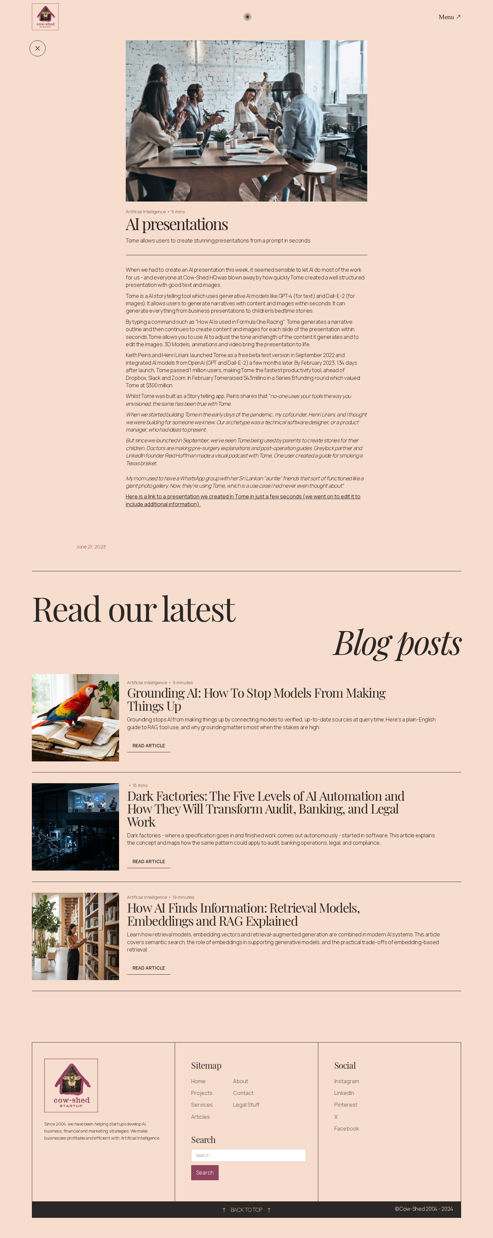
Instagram (346, 1081)
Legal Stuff (246, 1105)
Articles (200, 1117)
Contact (243, 1093)
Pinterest (346, 1105)
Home (198, 1081)
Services (202, 1105)
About (240, 1081)
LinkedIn (344, 1093)
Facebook (346, 1128)
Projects (202, 1093)
